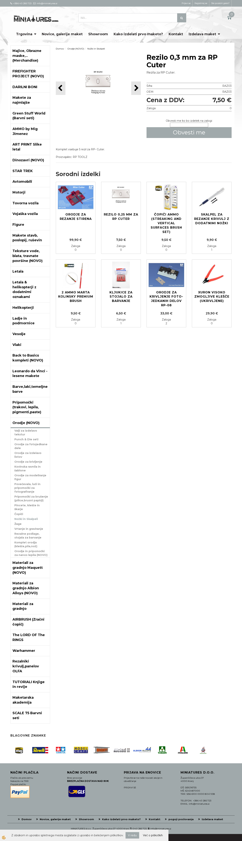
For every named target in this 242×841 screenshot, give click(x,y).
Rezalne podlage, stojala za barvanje (27, 535)
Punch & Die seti (26, 439)
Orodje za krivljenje (28, 461)
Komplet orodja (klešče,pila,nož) (25, 544)
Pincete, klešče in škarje (27, 507)
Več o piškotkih (153, 835)
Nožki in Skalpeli (26, 519)
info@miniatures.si (160, 828)
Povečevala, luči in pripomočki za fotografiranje (27, 487)
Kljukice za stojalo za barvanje (121, 297)
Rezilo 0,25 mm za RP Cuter (121, 217)
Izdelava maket (202, 34)
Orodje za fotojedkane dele (30, 446)
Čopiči (18, 514)
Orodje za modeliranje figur (30, 477)
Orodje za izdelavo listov (27, 455)
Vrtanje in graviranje (28, 529)
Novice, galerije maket (62, 34)
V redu (132, 835)
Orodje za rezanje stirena (76, 217)
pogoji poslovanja (181, 819)
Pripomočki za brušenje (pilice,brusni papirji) (31, 498)
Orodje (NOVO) (75, 48)
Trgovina (24, 34)
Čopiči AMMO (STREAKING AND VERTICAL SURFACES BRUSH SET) (166, 223)
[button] (136, 88)
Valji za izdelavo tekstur (25, 432)
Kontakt (176, 34)
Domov (60, 48)
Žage (18, 524)
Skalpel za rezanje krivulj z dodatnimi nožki (211, 219)
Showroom (98, 34)
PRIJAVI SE (130, 787)
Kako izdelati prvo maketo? (138, 34)
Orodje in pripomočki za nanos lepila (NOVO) (30, 553)
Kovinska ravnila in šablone (27, 468)
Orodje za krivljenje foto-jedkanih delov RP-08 (166, 299)
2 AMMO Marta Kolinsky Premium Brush (75, 297)
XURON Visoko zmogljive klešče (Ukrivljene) (211, 297)
